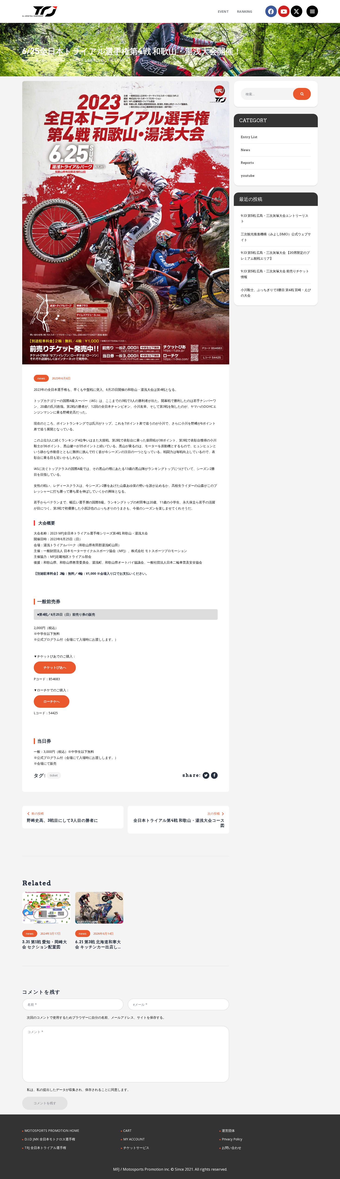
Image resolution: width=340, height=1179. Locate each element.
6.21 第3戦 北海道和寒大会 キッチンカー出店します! (98, 945)
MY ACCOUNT (134, 1139)
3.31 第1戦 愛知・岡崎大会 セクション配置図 (44, 944)
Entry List (249, 137)
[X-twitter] (296, 11)
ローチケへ (51, 701)
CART (127, 1130)
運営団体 (228, 1130)
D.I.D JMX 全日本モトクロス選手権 (50, 1139)
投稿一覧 (38, 60)
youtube (247, 175)
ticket (54, 775)
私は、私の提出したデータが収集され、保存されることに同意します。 (78, 1089)
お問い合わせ (231, 1147)
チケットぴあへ (54, 667)
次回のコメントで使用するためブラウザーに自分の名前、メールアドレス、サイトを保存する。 (96, 1017)
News (41, 378)
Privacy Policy (232, 1139)
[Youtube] (284, 11)
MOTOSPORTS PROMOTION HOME (52, 1130)
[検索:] (276, 94)
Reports (247, 162)
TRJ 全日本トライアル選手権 (45, 1147)
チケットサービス (136, 1147)
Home (26, 60)
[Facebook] (271, 11)
